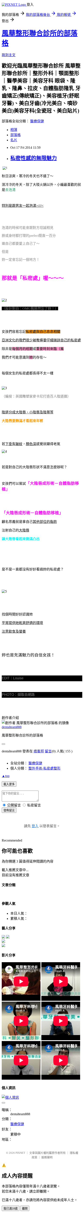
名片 (13, 140)
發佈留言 (9, 810)
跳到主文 (9, 55)
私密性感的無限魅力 (33, 158)
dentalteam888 (12, 727)
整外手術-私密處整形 (44, 768)
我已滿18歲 (10, 1208)
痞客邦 (39, 751)
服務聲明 (47, 1157)
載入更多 (9, 784)
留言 (48, 751)
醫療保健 (37, 121)
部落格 (15, 135)
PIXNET (20, 1152)
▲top (5, 776)
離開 (25, 1208)
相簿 (13, 130)
